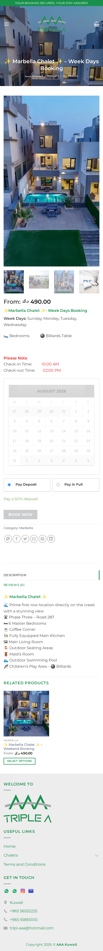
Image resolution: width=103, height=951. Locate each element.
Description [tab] (15, 575)
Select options (19, 761)
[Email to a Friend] (34, 539)
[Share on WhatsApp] (8, 539)
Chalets (53, 76)
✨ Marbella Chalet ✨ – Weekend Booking (23, 747)
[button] (6, 24)
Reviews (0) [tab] (14, 585)
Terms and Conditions (25, 864)
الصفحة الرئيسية (34, 76)
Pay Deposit (26, 484)
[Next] (91, 181)
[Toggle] (96, 855)
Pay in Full (73, 484)
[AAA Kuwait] (51, 24)
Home (10, 846)
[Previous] (11, 181)
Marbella (70, 76)
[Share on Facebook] (17, 539)
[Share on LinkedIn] (51, 539)
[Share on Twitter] (25, 539)
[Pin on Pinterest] (42, 539)
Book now (20, 514)
